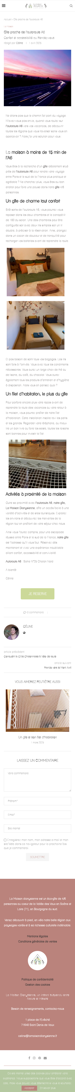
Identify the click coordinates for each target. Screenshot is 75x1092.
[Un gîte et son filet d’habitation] (37, 710)
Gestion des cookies (37, 984)
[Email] (45, 1058)
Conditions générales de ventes (37, 941)
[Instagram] (34, 1058)
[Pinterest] (39, 1058)
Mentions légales (37, 936)
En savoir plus (48, 1088)
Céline (19, 43)
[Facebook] (29, 1058)
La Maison (8, 26)
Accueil (7, 19)
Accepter (29, 1088)
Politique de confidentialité (37, 979)
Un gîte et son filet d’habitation (37, 737)
